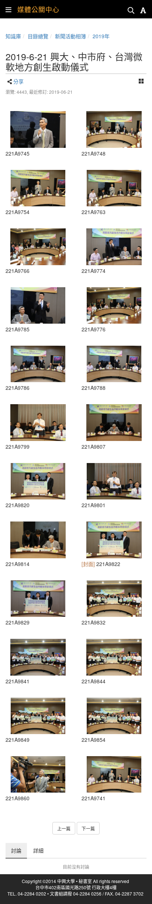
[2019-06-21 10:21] (114, 422)
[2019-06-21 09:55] (38, 129)
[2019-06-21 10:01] (114, 246)
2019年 (101, 36)
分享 (18, 81)
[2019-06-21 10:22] (38, 540)
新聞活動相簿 (70, 36)
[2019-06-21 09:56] (38, 188)
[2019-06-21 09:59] (114, 188)
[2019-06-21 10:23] (38, 481)
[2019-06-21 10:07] (38, 305)
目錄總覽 (38, 36)
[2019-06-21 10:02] (114, 305)
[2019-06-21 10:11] (38, 422)
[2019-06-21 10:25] (114, 598)
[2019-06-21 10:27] (38, 774)
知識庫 (13, 36)
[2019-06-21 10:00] (38, 246)
